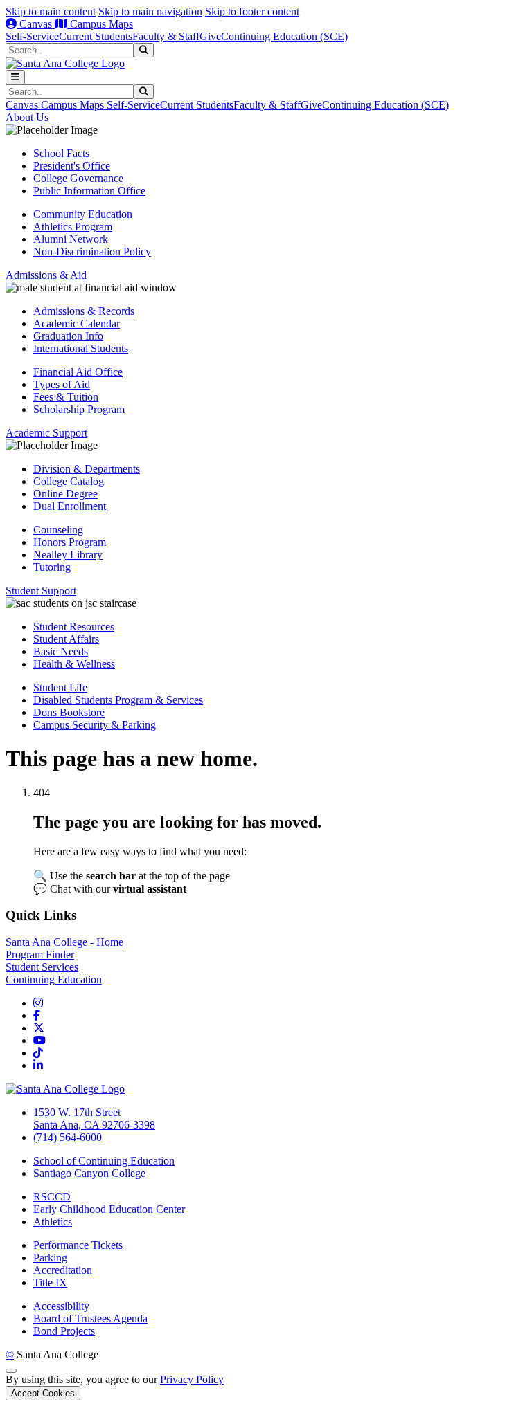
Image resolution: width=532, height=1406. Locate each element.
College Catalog (68, 481)
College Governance (78, 178)
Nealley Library (68, 554)
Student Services (42, 967)
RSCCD (52, 1197)
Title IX (50, 1282)
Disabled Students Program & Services (118, 700)
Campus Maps (100, 24)
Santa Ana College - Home (64, 942)
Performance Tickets (78, 1245)
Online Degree (65, 494)
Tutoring (52, 567)
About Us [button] (27, 117)
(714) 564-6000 (67, 1137)
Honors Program (69, 542)
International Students (80, 348)
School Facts (61, 153)
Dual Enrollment (69, 506)
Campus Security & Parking (94, 725)
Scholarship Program (79, 409)
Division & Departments (86, 469)
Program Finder (40, 954)
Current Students (95, 36)
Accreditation (62, 1270)
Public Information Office (89, 191)
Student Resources (73, 626)
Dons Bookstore (69, 712)
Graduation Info (68, 336)
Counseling (58, 530)
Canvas (36, 24)
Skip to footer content (252, 11)
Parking (50, 1257)
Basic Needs (60, 651)
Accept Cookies (43, 1393)
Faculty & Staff (166, 36)
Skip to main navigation (150, 11)
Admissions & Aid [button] (46, 275)
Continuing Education (54, 979)
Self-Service (32, 36)
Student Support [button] (41, 590)
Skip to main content (51, 11)
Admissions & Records (83, 311)
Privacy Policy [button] (192, 1379)
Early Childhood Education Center (109, 1209)
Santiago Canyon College (89, 1173)
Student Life (60, 687)
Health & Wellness (74, 664)
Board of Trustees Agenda (90, 1318)
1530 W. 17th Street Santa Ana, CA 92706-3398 (94, 1118)
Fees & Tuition (65, 397)
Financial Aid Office (78, 372)
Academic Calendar (76, 323)
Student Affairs (66, 639)
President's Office (71, 166)
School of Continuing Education (104, 1161)
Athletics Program (72, 226)
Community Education (82, 214)
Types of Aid (61, 384)
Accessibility (61, 1306)
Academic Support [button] (46, 433)
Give (210, 36)
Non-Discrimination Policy (92, 251)
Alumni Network (70, 239)
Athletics (52, 1221)
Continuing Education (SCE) (284, 36)
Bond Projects (64, 1331)
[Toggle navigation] (15, 77)
